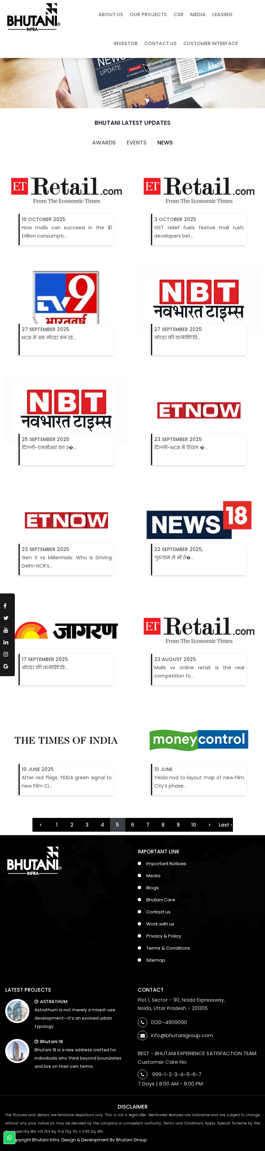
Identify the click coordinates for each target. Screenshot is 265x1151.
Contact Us (160, 43)
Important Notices (166, 863)
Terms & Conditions (168, 948)
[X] (7, 617)
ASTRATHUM (54, 1001)
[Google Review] (7, 665)
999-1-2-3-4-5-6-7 (177, 1074)
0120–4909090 (169, 1022)
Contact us (158, 912)
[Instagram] (7, 653)
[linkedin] (7, 641)
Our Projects (148, 14)
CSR (179, 14)
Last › (225, 824)
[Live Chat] (9, 1137)
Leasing (222, 14)
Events (137, 143)
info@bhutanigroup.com (182, 1035)
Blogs (152, 887)
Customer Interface (210, 43)
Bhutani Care (160, 900)
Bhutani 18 (51, 1041)
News (165, 143)
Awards (104, 143)
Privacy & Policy (163, 936)
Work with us (160, 924)
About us (110, 14)
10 (193, 824)
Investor (126, 43)
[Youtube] (7, 629)
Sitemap (155, 960)
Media (198, 14)
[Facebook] (7, 605)
